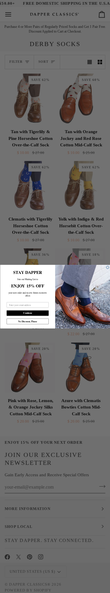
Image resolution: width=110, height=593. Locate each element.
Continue (27, 312)
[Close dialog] (107, 267)
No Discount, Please (27, 321)
